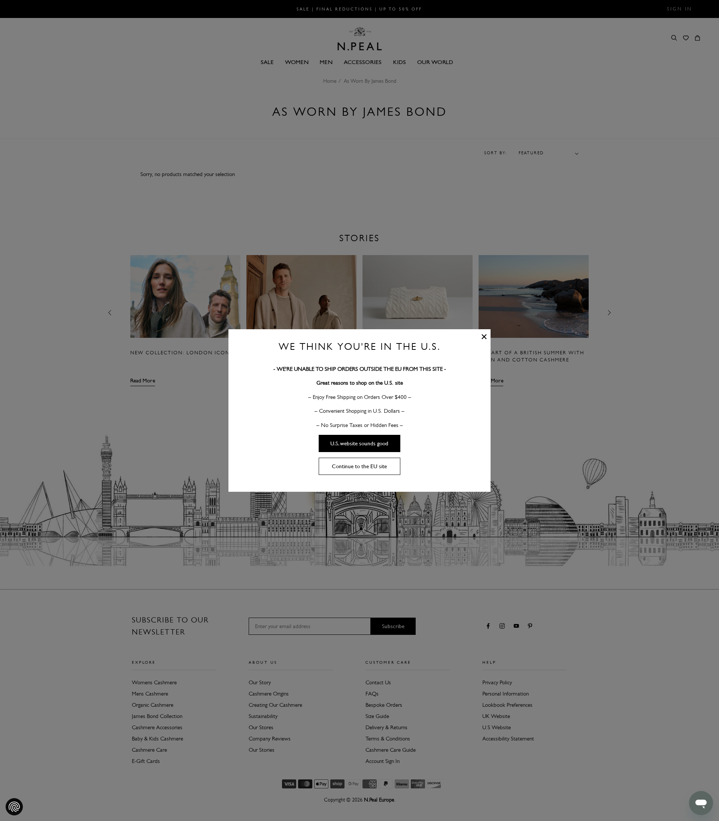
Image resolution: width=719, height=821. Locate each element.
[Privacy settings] (14, 806)
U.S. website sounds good (359, 443)
